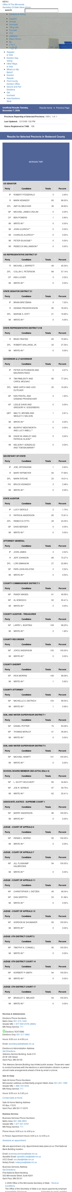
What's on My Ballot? (13, 71)
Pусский (13, 30)
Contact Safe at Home (12, 1097)
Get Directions (9, 1051)
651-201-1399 (60, 1082)
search (8, 10)
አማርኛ (12, 44)
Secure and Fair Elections (14, 88)
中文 (11, 32)
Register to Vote (10, 53)
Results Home (45, 107)
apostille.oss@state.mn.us (29, 1156)
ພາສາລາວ (13, 36)
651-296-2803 (20, 1120)
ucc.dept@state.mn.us (23, 1159)
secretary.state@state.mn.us (21, 1043)
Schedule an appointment (14, 1140)
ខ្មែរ (10, 41)
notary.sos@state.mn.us (26, 1162)
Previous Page (62, 107)
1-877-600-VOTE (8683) (25, 1023)
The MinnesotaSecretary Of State (17, 6)
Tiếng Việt (13, 27)
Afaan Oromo (15, 38)
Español (13, 18)
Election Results (10, 76)
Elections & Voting (17, 14)
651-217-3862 (23, 1034)
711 (21, 1026)
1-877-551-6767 (21, 1123)
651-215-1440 (20, 1020)
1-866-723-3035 (21, 1085)
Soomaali (13, 24)
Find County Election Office (13, 82)
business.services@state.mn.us (22, 1153)
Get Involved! (11, 94)
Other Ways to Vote (12, 65)
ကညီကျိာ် (13, 47)
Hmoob (12, 21)
